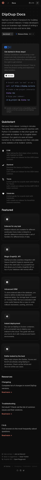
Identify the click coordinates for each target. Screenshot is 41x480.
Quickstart (7, 34)
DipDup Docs (13, 14)
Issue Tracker (24, 456)
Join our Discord (19, 454)
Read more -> (7, 392)
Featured (7, 210)
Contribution (27, 466)
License (34, 466)
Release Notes (26, 34)
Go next (10, 76)
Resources (7, 377)
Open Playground (19, 459)
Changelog (17, 466)
